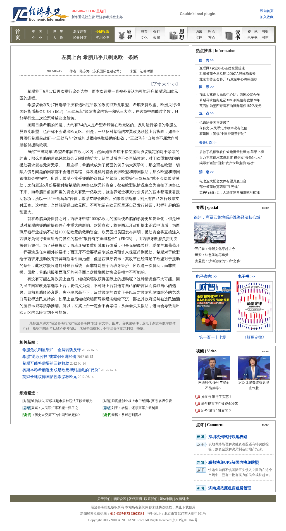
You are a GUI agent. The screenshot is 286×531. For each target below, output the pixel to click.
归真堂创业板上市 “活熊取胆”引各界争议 (137, 401)
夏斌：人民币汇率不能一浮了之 (50, 408)
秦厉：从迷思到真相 (122, 415)
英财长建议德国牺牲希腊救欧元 (49, 377)
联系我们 (151, 499)
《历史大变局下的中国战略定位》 (52, 415)
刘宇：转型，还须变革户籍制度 (130, 408)
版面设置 (119, 499)
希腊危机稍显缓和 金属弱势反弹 (51, 350)
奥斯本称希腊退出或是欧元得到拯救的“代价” (61, 370)
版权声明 (135, 499)
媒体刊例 (166, 499)
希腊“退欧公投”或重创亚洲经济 (49, 357)
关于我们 (104, 499)
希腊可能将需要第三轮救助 (45, 363)
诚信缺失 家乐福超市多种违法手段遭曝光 (57, 401)
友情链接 (182, 499)
